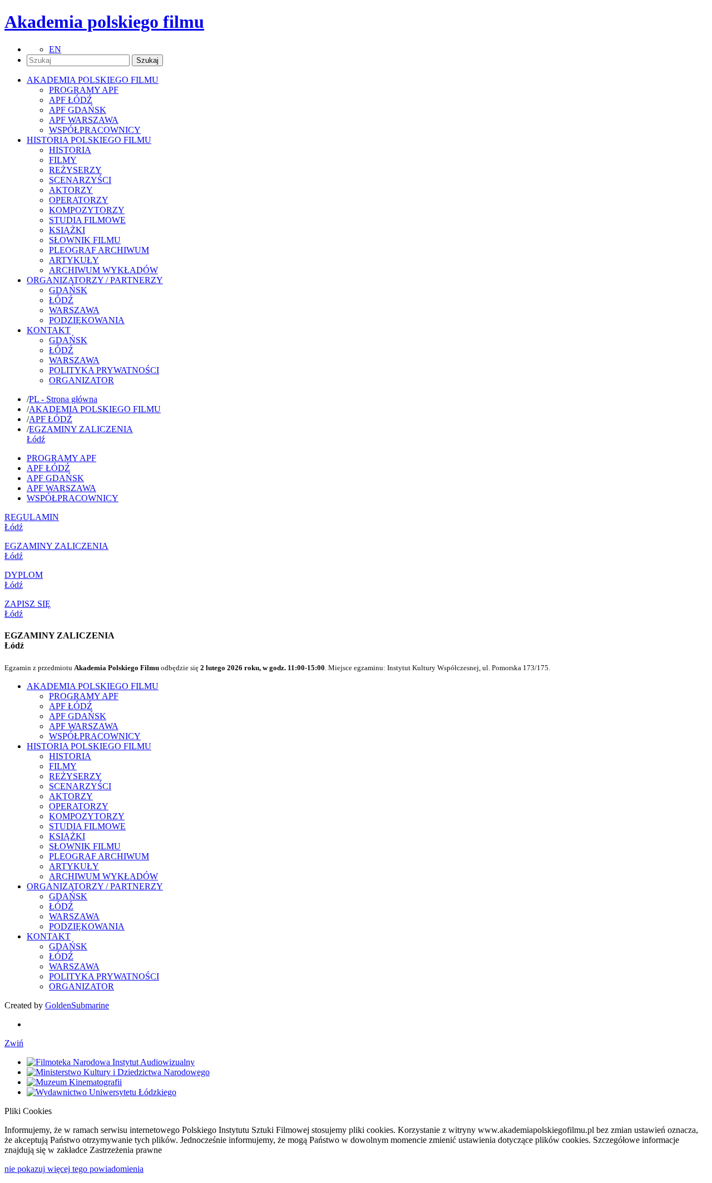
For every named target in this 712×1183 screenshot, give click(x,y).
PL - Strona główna (63, 399)
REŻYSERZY (75, 170)
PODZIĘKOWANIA (87, 320)
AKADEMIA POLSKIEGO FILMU (95, 409)
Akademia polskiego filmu (104, 22)
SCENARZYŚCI (80, 180)
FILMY (63, 160)
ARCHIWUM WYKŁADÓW (103, 270)
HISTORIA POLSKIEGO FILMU (89, 746)
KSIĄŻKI (67, 230)
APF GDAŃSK (77, 110)
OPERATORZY (78, 200)
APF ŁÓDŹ (70, 100)
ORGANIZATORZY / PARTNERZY (95, 886)
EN (55, 49)
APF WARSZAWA (83, 120)
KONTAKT (49, 936)
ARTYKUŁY (74, 260)
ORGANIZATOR (81, 380)
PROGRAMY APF (83, 90)
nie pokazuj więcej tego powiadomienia (74, 1169)
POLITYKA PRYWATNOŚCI (104, 370)
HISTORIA (70, 150)
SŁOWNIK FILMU (85, 240)
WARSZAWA (74, 310)
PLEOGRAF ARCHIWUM (99, 250)
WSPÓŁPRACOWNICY (95, 130)
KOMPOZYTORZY (87, 210)
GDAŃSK (68, 290)
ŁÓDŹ (61, 300)
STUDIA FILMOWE (87, 220)
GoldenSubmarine (77, 1005)
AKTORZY (71, 190)
